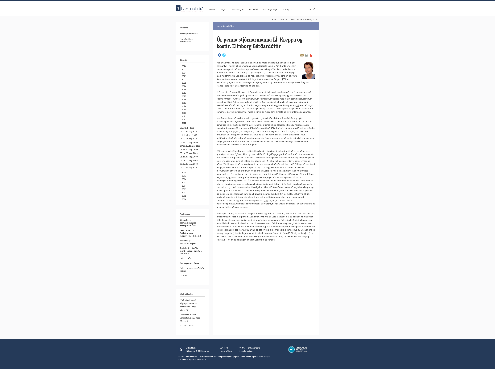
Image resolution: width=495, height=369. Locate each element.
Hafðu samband (253, 348)
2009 (292, 19)
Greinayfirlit (287, 9)
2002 (184, 192)
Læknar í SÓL (185, 258)
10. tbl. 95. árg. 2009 (188, 138)
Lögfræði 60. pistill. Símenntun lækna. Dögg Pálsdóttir (190, 317)
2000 (184, 199)
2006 (184, 179)
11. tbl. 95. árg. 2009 (188, 135)
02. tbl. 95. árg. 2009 (189, 164)
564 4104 (224, 348)
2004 (184, 185)
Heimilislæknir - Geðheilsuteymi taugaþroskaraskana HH (190, 233)
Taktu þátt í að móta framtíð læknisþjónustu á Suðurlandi (191, 251)
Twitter (224, 55)
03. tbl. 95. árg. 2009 (189, 160)
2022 (184, 79)
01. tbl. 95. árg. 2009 (188, 167)
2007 (184, 175)
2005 (184, 182)
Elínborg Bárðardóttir (189, 33)
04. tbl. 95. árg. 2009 (189, 156)
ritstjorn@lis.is (226, 351)
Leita (314, 9)
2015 (184, 103)
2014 (184, 106)
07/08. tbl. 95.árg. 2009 (307, 19)
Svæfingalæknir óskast (190, 263)
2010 (184, 119)
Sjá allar (183, 275)
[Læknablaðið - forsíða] (190, 6)
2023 (184, 76)
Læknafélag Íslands (297, 349)
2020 (184, 86)
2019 (184, 89)
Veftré (242, 348)
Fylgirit (223, 9)
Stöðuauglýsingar (270, 9)
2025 (184, 69)
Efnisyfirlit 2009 (187, 128)
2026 (184, 66)
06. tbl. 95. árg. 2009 (189, 149)
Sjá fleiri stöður (186, 325)
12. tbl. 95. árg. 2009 (188, 131)
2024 (184, 72)
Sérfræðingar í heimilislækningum (188, 242)
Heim (273, 19)
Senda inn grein (237, 9)
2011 (184, 116)
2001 (184, 196)
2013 (184, 109)
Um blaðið (253, 9)
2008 (184, 172)
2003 (184, 189)
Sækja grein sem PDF (311, 55)
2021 (184, 82)
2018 (184, 93)
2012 (184, 113)
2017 (184, 96)
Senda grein (302, 55)
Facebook (219, 55)
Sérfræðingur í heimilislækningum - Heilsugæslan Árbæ (188, 223)
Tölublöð (283, 19)
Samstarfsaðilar (246, 351)
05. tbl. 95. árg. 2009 (189, 153)
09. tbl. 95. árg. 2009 (189, 142)
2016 (184, 99)
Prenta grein (306, 55)
